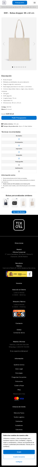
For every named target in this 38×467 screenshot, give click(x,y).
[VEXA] (32, 203)
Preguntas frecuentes (19, 377)
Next (34, 43)
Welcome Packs (19, 413)
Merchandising (10, 7)
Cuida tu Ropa (19, 385)
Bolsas (16, 7)
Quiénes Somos (19, 365)
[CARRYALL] (6, 203)
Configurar (19, 461)
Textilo (3, 7)
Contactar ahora (19, 333)
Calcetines (19, 430)
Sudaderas (19, 425)
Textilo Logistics (19, 417)
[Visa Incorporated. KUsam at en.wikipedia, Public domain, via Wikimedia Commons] (21, 398)
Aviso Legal (19, 369)
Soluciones (19, 381)
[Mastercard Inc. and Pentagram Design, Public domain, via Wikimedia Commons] (16, 398)
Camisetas (19, 421)
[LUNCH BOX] (15, 203)
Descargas (19, 373)
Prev (3, 43)
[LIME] (23, 203)
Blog (19, 390)
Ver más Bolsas (19, 212)
